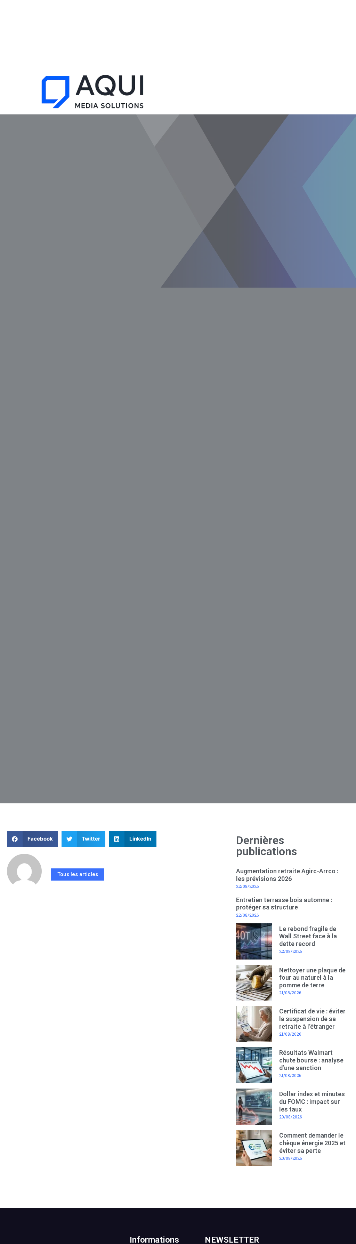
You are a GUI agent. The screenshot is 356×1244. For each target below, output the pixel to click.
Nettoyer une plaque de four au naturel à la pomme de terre (312, 977)
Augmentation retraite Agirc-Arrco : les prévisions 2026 (287, 874)
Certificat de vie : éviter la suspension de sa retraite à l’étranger (312, 1019)
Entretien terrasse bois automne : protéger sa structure (284, 903)
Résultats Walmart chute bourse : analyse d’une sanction (311, 1060)
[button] (267, 93)
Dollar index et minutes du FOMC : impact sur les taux (312, 1101)
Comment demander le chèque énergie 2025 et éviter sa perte (312, 1143)
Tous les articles (77, 874)
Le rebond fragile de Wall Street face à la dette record (308, 936)
